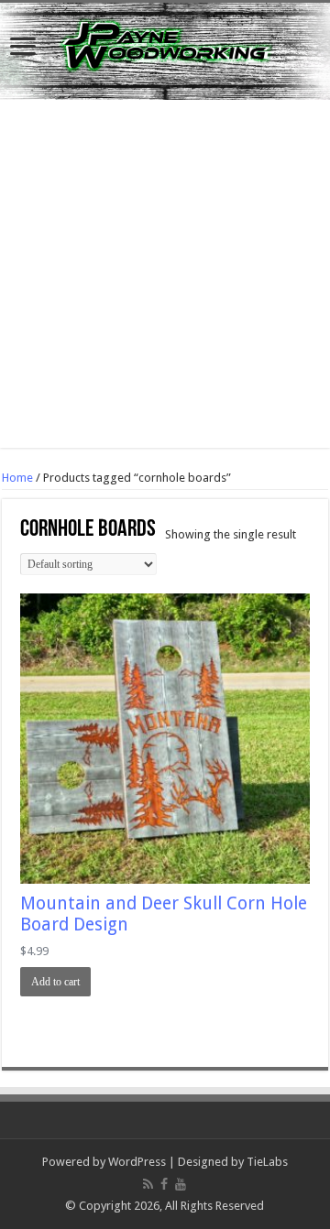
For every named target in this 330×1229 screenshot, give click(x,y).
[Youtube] (180, 1184)
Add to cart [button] (55, 981)
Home (17, 477)
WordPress (137, 1162)
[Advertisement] (165, 283)
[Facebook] (164, 1184)
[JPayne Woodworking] (165, 51)
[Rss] (148, 1184)
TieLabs (267, 1162)
